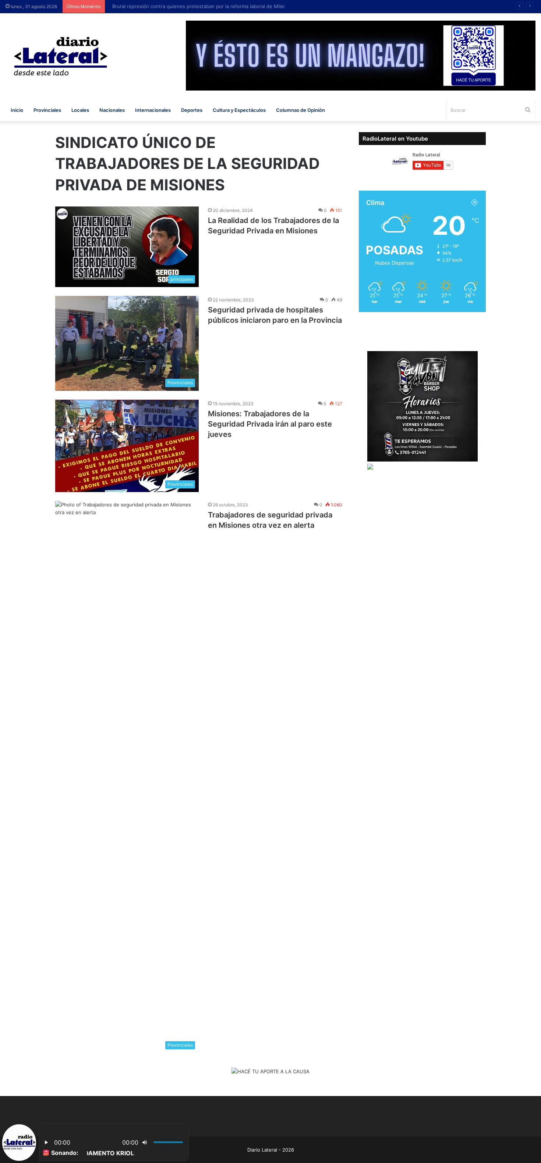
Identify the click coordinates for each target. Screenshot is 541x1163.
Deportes (191, 110)
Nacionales (112, 110)
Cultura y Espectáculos (239, 110)
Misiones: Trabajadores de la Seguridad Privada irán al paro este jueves (270, 424)
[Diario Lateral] (61, 56)
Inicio (17, 110)
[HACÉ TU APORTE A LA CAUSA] (270, 1072)
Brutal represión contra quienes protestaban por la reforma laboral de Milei (195, 6)
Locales (80, 110)
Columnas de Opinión (300, 110)
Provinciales (47, 110)
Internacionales (153, 110)
